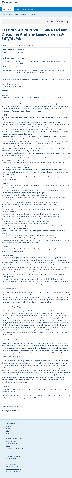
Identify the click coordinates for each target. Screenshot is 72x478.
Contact (8, 426)
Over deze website (11, 424)
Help (7, 431)
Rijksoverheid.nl (11, 466)
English (8, 428)
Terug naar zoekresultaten (12, 411)
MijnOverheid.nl (11, 464)
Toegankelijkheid (11, 443)
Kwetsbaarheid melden (13, 448)
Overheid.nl (7, 9)
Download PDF (61, 22)
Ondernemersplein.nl (12, 469)
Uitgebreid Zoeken (29, 9)
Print (48, 22)
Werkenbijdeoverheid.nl (13, 471)
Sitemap (8, 446)
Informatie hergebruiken (14, 439)
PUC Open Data (11, 459)
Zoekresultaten (24, 14)
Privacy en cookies (11, 441)
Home (17, 9)
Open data (9, 454)
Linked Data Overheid (13, 456)
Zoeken (16, 14)
